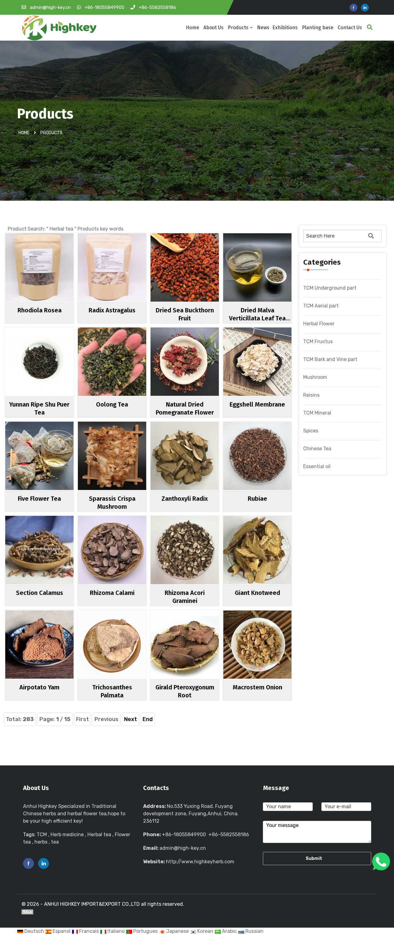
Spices (310, 431)
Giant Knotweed (257, 592)
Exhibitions (285, 27)
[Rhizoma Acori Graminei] (197, 561)
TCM (42, 834)
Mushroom (315, 377)
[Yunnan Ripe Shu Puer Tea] (51, 372)
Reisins (311, 395)
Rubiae (257, 498)
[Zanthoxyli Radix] (197, 466)
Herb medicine (67, 834)
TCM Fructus (318, 341)
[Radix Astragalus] (124, 278)
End (148, 719)
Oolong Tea (112, 404)
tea (55, 842)
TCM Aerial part (321, 306)
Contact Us (350, 27)
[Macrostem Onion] (269, 655)
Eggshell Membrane (257, 404)
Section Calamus (39, 592)
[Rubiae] (269, 466)
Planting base (317, 27)
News (263, 27)
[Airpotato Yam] (51, 655)
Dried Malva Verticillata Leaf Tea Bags (257, 318)
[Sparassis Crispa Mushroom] (124, 466)
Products (238, 27)
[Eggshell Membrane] (269, 372)
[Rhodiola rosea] (51, 278)
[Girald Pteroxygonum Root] (197, 655)
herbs (40, 842)
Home (192, 27)
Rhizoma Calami (112, 592)
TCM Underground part (329, 288)
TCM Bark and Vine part (330, 359)
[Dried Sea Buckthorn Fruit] (197, 278)
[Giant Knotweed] (269, 561)
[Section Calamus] (51, 561)
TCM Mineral (317, 413)
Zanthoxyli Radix (185, 498)
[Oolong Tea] (124, 372)
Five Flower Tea (39, 498)
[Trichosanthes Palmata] (124, 655)
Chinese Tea (317, 448)
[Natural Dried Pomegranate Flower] (197, 372)
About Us (213, 27)
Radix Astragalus (112, 310)
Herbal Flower (319, 324)
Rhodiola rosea (40, 310)
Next (130, 719)
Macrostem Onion (257, 687)
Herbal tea (99, 834)
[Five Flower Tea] (51, 466)
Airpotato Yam (39, 687)
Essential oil (317, 466)
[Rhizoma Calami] (124, 561)
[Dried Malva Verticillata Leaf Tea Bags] (269, 278)
